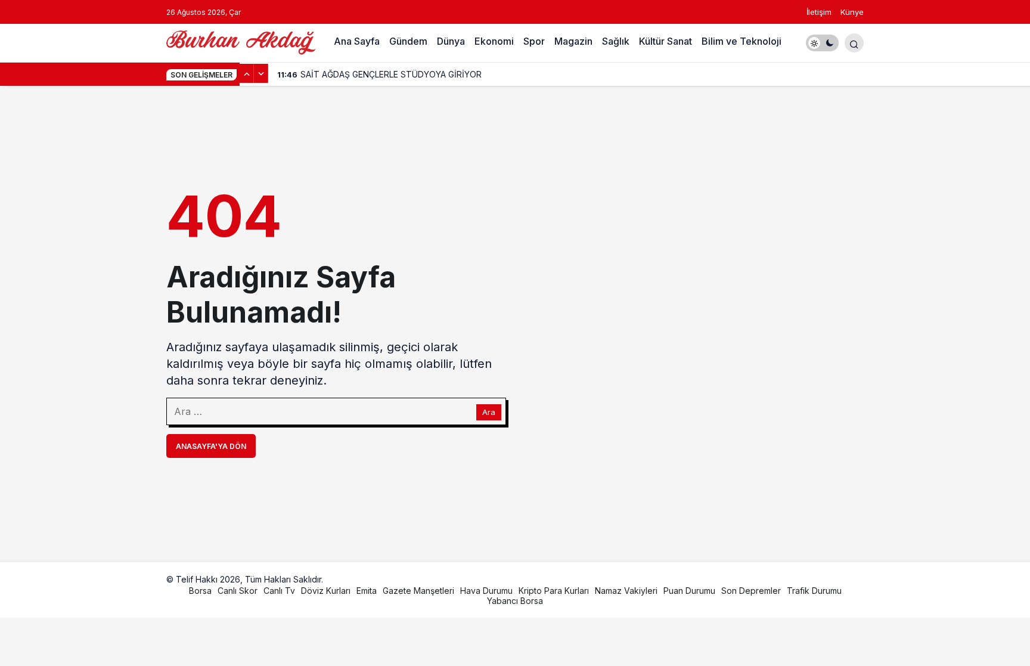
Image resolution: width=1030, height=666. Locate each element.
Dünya (451, 41)
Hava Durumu (486, 591)
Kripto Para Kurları (554, 591)
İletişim (819, 12)
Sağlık (615, 41)
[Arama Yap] (854, 42)
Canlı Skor (238, 591)
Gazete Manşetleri (418, 591)
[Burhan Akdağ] (240, 42)
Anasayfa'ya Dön (211, 446)
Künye (852, 12)
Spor (534, 41)
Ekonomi (494, 41)
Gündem (408, 41)
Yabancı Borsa (515, 601)
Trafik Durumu (814, 591)
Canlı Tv (279, 591)
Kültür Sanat (665, 41)
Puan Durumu (689, 591)
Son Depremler (751, 591)
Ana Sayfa (357, 41)
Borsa (200, 591)
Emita (366, 591)
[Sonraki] (261, 73)
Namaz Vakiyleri (626, 591)
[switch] (822, 43)
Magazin (573, 41)
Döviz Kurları (325, 591)
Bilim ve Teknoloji (741, 41)
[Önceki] (247, 73)
